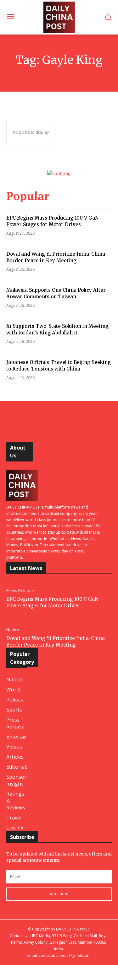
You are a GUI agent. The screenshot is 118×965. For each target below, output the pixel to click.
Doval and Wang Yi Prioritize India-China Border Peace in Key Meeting (55, 257)
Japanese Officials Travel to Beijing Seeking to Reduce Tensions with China (58, 365)
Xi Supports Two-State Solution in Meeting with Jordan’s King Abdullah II (57, 329)
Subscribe (59, 894)
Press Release (20, 591)
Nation (12, 630)
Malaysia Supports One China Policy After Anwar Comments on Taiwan (56, 293)
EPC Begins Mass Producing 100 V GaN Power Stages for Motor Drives (52, 221)
